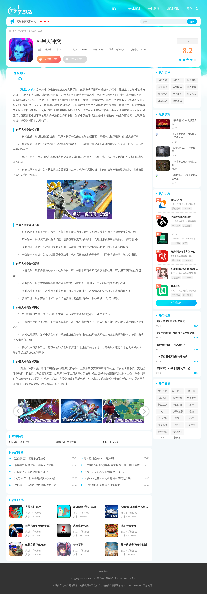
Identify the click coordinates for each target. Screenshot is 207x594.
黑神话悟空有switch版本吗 (99, 458)
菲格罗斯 (78, 544)
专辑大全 (192, 8)
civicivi (174, 234)
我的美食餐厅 (128, 525)
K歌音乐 (163, 80)
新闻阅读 (177, 87)
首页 (115, 8)
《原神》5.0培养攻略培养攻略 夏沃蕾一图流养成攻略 (114, 465)
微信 (191, 411)
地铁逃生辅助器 (163, 405)
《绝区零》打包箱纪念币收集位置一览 (34, 485)
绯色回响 (177, 404)
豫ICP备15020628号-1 (125, 578)
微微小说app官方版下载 (183, 251)
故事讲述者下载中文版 (134, 544)
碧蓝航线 (162, 425)
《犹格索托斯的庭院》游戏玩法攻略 (33, 465)
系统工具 (162, 101)
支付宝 (191, 425)
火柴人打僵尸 (33, 506)
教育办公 (162, 87)
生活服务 (177, 94)
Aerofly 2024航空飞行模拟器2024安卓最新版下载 (148, 506)
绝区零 (191, 391)
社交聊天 (191, 94)
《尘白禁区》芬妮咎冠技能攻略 (102, 485)
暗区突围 (177, 398)
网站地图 (103, 571)
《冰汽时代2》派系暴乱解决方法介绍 (33, 478)
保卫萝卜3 (177, 391)
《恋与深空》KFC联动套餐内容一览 (104, 472)
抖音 (191, 418)
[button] (144, 411)
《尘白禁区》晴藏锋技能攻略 (29, 458)
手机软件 (153, 8)
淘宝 (177, 418)
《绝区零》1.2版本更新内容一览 (173, 368)
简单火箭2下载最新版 (37, 525)
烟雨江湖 (162, 418)
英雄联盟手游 (177, 412)
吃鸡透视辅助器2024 (181, 217)
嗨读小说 (175, 286)
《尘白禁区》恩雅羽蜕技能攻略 (30, 472)
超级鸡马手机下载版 (84, 506)
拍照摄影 (191, 80)
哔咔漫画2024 (162, 433)
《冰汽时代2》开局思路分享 (171, 345)
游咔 (191, 404)
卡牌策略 (22, 31)
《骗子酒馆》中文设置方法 (170, 321)
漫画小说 (162, 94)
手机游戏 (134, 8)
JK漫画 (162, 398)
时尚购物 (191, 87)
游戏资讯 (173, 8)
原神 (177, 425)
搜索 (192, 21)
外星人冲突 (27, 89)
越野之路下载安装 (35, 544)
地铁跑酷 (191, 398)
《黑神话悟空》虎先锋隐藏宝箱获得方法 (107, 478)
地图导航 (177, 80)
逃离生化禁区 (81, 525)
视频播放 (177, 101)
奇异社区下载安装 (177, 433)
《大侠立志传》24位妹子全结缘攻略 (175, 333)
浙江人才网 (176, 200)
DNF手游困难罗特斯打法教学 (171, 356)
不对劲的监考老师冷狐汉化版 (185, 269)
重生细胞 (162, 391)
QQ (162, 411)
